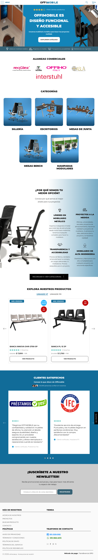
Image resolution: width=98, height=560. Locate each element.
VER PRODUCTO (28, 359)
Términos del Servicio (13, 545)
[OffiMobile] (49, 2)
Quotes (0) (96, 418)
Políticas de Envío (11, 541)
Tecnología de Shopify (26, 554)
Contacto (7, 526)
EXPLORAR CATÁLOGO (49, 39)
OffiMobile (13, 554)
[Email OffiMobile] (48, 544)
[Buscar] (86, 2)
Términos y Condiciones (13, 538)
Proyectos (7, 519)
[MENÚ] (1, 2)
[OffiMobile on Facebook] (50, 544)
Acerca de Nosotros (12, 515)
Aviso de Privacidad (12, 534)
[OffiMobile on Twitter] (56, 544)
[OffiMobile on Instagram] (53, 544)
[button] (14, 350)
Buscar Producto (11, 522)
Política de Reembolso (13, 548)
